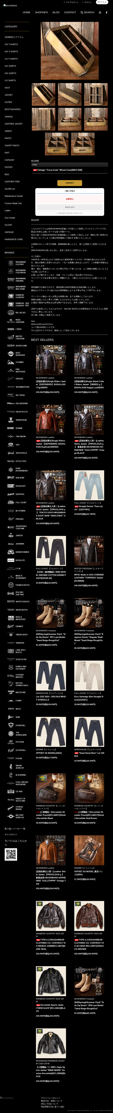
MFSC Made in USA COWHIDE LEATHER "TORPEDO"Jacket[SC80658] (89, 577)
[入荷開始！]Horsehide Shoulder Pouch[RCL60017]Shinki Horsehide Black (51, 815)
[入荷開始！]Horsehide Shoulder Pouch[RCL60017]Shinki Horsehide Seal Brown (89, 815)
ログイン (88, 2)
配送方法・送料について (51, 1101)
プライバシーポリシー (50, 1098)
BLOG (56, 12)
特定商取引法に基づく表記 (52, 1107)
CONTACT (70, 12)
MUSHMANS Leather (45, 378)
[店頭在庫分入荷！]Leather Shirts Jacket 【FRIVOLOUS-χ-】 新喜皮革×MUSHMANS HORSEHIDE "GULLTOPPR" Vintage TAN (51, 877)
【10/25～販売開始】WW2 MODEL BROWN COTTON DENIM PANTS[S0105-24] (51, 575)
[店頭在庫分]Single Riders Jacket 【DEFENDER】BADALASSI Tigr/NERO (51, 384)
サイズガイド (11, 834)
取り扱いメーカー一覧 (15, 828)
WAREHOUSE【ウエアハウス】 (50, 693)
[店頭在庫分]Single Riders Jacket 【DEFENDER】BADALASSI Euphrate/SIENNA (51, 443)
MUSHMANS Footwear (46, 630)
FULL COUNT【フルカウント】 (88, 503)
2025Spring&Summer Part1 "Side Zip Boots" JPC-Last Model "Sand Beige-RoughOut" (51, 637)
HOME (26, 12)
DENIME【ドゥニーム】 (46, 749)
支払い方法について (49, 1104)
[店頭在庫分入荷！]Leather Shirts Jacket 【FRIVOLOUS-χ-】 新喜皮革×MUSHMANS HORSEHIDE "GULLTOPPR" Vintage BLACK (89, 446)
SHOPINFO (41, 12)
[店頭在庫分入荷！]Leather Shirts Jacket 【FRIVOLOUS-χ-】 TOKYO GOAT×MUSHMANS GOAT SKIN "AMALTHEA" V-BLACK (51, 512)
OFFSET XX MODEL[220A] (49, 753)
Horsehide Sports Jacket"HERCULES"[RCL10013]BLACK (50, 1008)
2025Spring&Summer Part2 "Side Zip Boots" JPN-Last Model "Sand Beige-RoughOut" (89, 1005)
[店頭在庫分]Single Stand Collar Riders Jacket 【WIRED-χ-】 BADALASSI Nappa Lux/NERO (89, 384)
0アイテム (102, 2)
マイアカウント (72, 2)
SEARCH (89, 12)
